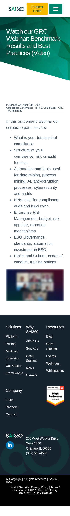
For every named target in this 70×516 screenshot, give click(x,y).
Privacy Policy (39, 487)
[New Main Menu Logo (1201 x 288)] (16, 9)
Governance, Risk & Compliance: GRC (42, 107)
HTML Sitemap (42, 492)
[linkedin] (10, 445)
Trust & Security (19, 487)
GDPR (32, 490)
